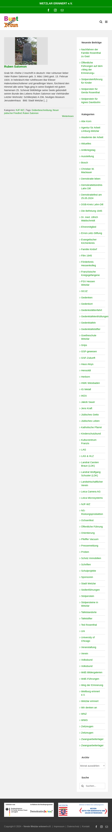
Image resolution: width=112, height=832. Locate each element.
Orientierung (88, 533)
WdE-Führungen (90, 678)
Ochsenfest (87, 520)
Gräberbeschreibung (42, 110)
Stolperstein (87, 596)
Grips (84, 345)
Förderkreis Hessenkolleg (88, 264)
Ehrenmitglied (88, 227)
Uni (83, 631)
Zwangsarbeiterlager (92, 739)
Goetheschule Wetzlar (88, 337)
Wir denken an (89, 707)
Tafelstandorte (89, 612)
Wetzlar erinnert (89, 701)
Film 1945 (86, 255)
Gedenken (86, 297)
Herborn (85, 376)
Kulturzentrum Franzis (88, 442)
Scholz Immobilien (91, 558)
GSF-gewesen (89, 351)
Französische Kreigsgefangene (90, 273)
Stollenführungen (90, 589)
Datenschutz (73, 826)
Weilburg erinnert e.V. (90, 693)
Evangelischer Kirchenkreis (89, 241)
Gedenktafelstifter (90, 329)
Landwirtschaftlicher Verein (92, 483)
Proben (85, 552)
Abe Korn (86, 121)
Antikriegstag (88, 150)
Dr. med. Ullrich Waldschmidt (89, 219)
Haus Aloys (87, 364)
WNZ (84, 713)
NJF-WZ (20, 110)
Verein (84, 653)
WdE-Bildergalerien (91, 672)
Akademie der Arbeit (92, 137)
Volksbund (86, 659)
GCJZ (84, 291)
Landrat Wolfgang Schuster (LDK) (91, 474)
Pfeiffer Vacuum (89, 539)
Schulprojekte (88, 570)
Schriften (86, 564)
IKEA (84, 395)
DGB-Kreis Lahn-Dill (92, 204)
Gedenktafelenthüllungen (92, 316)
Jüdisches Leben (90, 421)
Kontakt (85, 826)
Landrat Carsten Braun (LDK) (90, 464)
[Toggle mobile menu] (106, 21)
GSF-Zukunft (88, 358)
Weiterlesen (68, 116)
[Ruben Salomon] (26, 51)
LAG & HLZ (87, 456)
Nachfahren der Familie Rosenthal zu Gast (91, 53)
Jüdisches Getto (90, 414)
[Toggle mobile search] (101, 21)
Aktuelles (86, 143)
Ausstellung (87, 156)
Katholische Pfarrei (91, 427)
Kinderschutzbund (91, 433)
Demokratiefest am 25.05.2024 (91, 196)
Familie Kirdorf (89, 249)
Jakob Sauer (88, 402)
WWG (84, 720)
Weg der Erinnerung (92, 685)
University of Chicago (88, 639)
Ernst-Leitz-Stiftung (91, 233)
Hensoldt (86, 370)
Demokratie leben (90, 178)
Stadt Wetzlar (88, 583)
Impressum (59, 826)
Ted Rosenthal (89, 624)
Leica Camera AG (91, 491)
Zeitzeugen (87, 726)
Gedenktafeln (88, 322)
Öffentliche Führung (92, 526)
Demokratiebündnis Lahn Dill (91, 187)
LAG (83, 449)
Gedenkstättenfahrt (91, 310)
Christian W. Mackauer (87, 171)
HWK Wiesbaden (90, 383)
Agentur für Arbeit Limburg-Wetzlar (90, 129)
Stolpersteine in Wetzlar (89, 604)
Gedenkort (87, 303)
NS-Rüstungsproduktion (92, 512)
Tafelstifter (86, 618)
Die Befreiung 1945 (91, 211)
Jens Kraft (86, 408)
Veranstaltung (88, 647)
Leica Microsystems (92, 498)
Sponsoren (87, 577)
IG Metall (86, 389)
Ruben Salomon (15, 66)
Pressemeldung (89, 545)
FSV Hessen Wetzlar (88, 283)
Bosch (84, 162)
